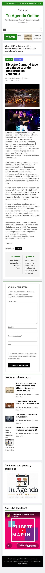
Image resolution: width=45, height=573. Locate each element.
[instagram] (20, 10)
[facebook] (18, 10)
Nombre (11, 327)
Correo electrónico (15, 336)
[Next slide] (40, 3)
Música (18, 249)
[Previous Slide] (37, 3)
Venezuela (19, 60)
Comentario (12, 301)
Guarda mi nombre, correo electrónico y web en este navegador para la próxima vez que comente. (22, 356)
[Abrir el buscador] (41, 29)
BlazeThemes (22, 563)
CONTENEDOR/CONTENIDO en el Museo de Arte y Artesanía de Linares (20, 3)
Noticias (9, 60)
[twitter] (23, 10)
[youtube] (26, 10)
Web (9, 345)
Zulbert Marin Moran (14, 78)
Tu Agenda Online (22, 15)
